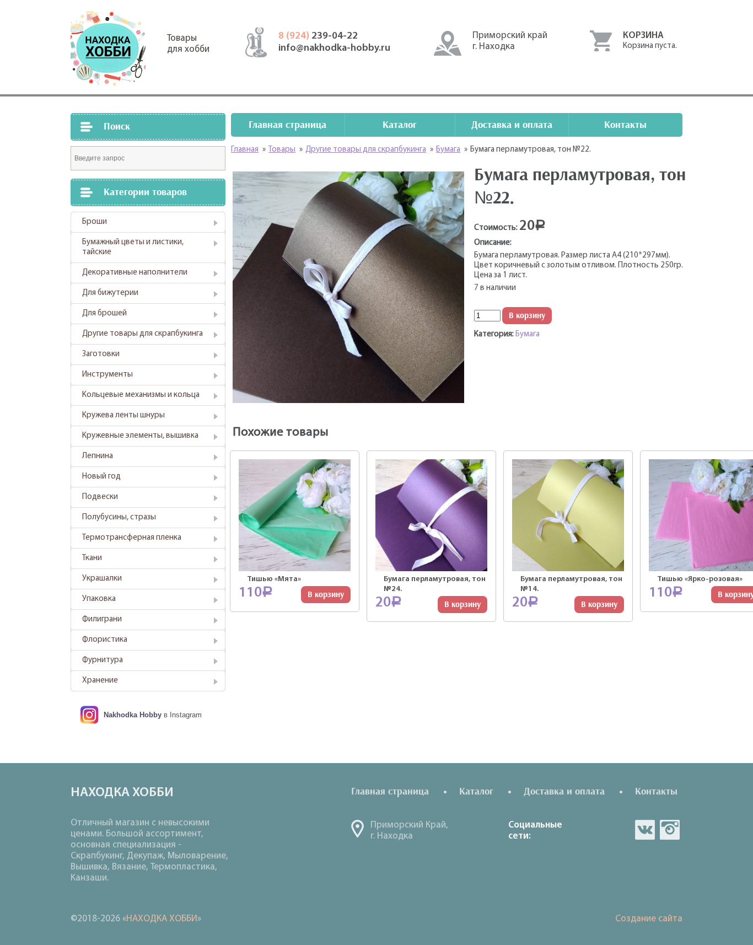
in (670, 830)
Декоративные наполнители (134, 273)
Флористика (104, 640)
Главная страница (287, 125)
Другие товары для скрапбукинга (142, 334)
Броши (94, 222)
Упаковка (99, 599)
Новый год (101, 476)
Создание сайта (648, 918)
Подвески (100, 497)
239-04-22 (318, 36)
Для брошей (104, 313)
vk (645, 830)
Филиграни (102, 619)
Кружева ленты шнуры (123, 415)
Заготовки (101, 354)
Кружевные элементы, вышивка (140, 436)
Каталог (400, 125)
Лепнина (97, 456)
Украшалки (102, 578)
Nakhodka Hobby (133, 715)
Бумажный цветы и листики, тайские (133, 247)
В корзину (527, 315)
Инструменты (107, 375)
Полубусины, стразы (119, 517)
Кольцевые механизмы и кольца (141, 395)
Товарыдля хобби (188, 44)
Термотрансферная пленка (131, 538)
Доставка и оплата (511, 125)
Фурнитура (102, 660)
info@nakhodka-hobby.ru (334, 48)
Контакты (625, 125)
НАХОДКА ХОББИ (161, 918)
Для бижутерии (110, 293)
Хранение (100, 680)
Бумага (527, 334)
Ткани (92, 558)
